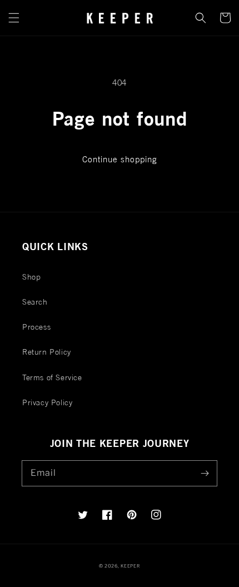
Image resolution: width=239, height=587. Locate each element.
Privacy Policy (47, 402)
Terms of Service (52, 377)
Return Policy (46, 351)
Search (35, 301)
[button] (14, 18)
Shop (31, 276)
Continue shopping (119, 159)
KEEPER (130, 566)
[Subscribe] (204, 473)
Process (36, 326)
